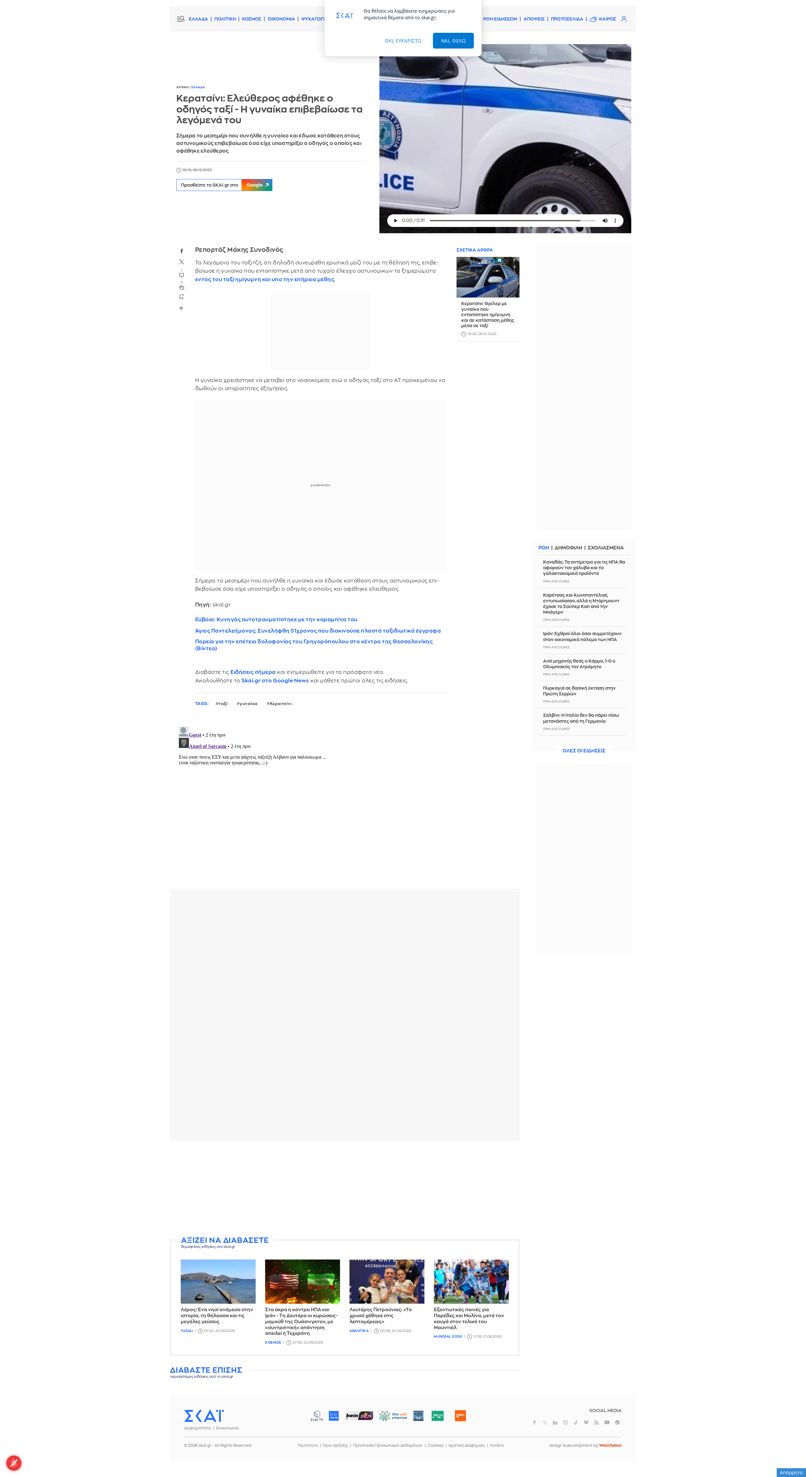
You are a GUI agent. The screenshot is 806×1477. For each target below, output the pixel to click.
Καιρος (607, 19)
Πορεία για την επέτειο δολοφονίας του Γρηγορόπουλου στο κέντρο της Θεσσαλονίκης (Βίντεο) (314, 645)
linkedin (555, 1422)
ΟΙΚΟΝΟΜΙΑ (281, 19)
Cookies (435, 1445)
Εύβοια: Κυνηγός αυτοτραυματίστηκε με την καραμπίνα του (276, 619)
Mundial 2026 (448, 1336)
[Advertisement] (344, 1189)
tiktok (575, 1422)
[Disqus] (344, 803)
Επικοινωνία (227, 1428)
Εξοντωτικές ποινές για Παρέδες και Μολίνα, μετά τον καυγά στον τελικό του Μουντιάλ (469, 1318)
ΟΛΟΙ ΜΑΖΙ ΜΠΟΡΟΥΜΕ (388, 1419)
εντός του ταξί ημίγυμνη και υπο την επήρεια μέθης (264, 279)
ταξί (223, 704)
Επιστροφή (790, 1455)
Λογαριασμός (624, 19)
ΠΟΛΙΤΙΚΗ (225, 19)
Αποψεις (534, 19)
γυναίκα (249, 704)
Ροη (543, 548)
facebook (181, 251)
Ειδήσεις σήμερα (253, 672)
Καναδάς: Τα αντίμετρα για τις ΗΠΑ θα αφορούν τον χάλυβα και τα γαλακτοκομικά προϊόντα (584, 568)
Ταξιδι (187, 1331)
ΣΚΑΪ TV (317, 1416)
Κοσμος (273, 1342)
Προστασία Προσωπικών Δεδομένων (388, 1445)
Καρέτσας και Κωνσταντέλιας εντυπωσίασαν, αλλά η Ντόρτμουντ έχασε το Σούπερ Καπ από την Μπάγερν (581, 604)
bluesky (586, 1422)
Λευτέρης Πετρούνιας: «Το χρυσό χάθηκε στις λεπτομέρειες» (380, 1315)
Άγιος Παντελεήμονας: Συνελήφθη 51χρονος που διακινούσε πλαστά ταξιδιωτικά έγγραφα (318, 631)
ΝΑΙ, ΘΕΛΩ (453, 41)
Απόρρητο (791, 1472)
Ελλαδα (198, 87)
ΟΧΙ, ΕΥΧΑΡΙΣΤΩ (403, 41)
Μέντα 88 (437, 1416)
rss (596, 1422)
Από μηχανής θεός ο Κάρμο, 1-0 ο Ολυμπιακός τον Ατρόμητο (579, 664)
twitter (181, 262)
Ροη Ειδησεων (500, 19)
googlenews (617, 1422)
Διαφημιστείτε (197, 1428)
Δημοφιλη (568, 548)
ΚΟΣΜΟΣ (251, 19)
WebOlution (610, 1445)
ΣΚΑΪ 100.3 (334, 1416)
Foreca (497, 1445)
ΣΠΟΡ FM (359, 1416)
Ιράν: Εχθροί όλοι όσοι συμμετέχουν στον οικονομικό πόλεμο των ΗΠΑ (582, 636)
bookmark (181, 296)
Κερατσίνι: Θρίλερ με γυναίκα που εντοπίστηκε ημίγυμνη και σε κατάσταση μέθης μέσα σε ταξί (487, 315)
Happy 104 (460, 1416)
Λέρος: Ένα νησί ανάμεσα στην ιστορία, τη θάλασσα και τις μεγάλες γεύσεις (217, 1315)
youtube (607, 1422)
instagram (565, 1422)
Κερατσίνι (281, 704)
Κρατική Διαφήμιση (467, 1445)
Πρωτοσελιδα (567, 19)
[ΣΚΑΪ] (204, 1415)
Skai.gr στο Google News (275, 680)
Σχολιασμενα (606, 548)
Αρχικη (182, 87)
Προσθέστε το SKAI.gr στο (222, 185)
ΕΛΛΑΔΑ (198, 19)
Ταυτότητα (308, 1445)
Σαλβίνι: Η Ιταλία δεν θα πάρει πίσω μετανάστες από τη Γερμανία (581, 718)
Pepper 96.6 (418, 1416)
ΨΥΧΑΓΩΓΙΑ (314, 19)
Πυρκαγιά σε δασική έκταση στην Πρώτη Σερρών (579, 691)
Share (181, 308)
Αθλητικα (359, 1331)
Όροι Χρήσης (335, 1445)
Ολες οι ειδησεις (584, 751)
